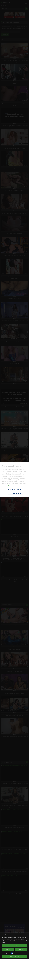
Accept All (14, 945)
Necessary (4, 953)
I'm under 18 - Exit (15, 493)
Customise (7, 949)
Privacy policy (5, 485)
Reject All (21, 949)
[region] (14, 946)
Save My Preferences (14, 956)
